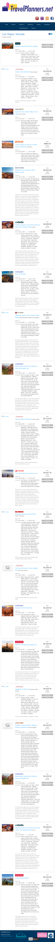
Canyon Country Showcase (23, 608)
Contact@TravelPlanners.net (6, 936)
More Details (47, 44)
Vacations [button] (21, 24)
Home (6, 24)
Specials (39, 24)
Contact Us (47, 46)
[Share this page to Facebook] (49, 34)
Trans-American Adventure (23, 419)
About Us (34, 28)
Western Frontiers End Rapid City (25, 644)
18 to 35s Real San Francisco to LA (26, 473)
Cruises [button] (13, 24)
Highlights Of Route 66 (22, 689)
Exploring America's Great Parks (25, 514)
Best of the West (20, 274)
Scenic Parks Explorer (22, 878)
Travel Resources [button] (23, 28)
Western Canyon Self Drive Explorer (26, 46)
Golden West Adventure (22, 72)
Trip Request (47, 24)
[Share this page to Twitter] (51, 34)
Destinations (30, 24)
